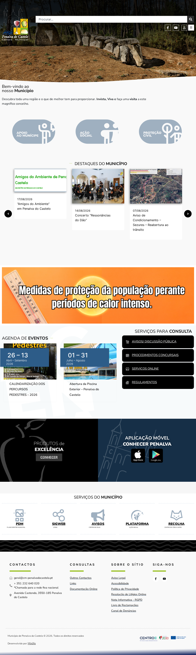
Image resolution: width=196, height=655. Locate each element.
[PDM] (19, 515)
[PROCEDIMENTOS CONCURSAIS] (127, 355)
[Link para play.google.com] (156, 456)
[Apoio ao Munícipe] (33, 132)
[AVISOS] (98, 515)
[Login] (184, 27)
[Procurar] (190, 19)
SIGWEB (58, 524)
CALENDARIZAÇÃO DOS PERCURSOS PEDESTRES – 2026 (27, 389)
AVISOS (98, 524)
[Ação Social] (97, 132)
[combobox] (111, 19)
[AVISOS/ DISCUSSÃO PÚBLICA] (127, 341)
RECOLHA (176, 524)
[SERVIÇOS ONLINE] (127, 369)
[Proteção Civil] (160, 132)
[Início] (15, 23)
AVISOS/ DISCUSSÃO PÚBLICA (154, 341)
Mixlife (32, 643)
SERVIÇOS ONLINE (145, 369)
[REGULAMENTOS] (127, 382)
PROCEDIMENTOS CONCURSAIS (155, 355)
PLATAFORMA (137, 524)
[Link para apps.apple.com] (138, 456)
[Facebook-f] (168, 28)
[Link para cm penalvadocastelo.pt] (40, 180)
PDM (19, 524)
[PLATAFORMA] (137, 515)
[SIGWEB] (59, 515)
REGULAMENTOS (144, 382)
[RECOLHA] (176, 515)
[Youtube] (176, 28)
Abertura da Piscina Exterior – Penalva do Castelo (84, 389)
